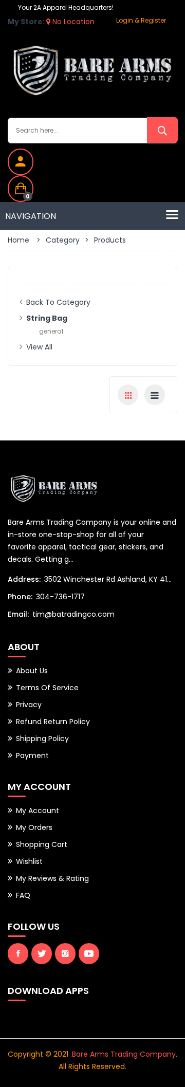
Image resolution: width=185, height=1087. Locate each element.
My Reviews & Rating (52, 878)
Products (110, 240)
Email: (18, 614)
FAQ (23, 895)
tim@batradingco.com (73, 614)
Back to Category (58, 302)
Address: (24, 579)
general (51, 331)
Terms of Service (47, 688)
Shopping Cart (41, 844)
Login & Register (141, 20)
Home (18, 240)
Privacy (29, 704)
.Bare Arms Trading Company (123, 1054)
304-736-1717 (60, 597)
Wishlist (29, 861)
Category (63, 240)
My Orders (34, 827)
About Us (32, 671)
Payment (32, 755)
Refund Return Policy (53, 721)
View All (39, 347)
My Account (37, 810)
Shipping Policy (42, 738)
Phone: (20, 597)
